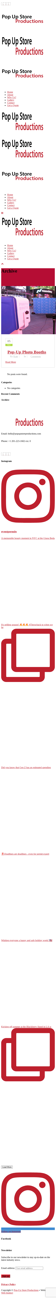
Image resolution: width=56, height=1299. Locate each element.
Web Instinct (7, 1293)
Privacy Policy (8, 1284)
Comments (36, 356)
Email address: (8, 1268)
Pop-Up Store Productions (26, 1290)
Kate (15, 356)
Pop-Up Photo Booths (26, 352)
